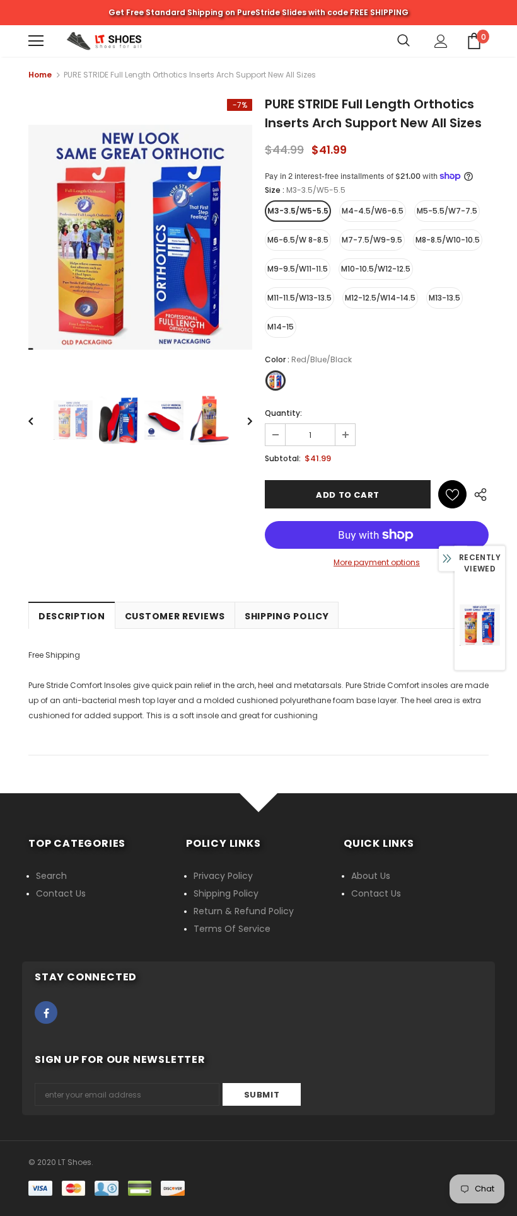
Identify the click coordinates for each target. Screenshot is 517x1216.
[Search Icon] (403, 41)
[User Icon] (441, 41)
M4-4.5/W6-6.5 (373, 210)
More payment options (377, 562)
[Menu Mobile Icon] (36, 41)
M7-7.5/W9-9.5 (372, 239)
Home (40, 74)
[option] (140, 237)
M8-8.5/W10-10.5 (447, 239)
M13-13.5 (444, 297)
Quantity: (283, 413)
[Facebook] (46, 1012)
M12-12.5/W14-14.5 (380, 297)
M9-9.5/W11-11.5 (297, 268)
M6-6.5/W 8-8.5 (297, 239)
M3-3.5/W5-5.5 (297, 210)
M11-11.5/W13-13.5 (299, 297)
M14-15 (280, 326)
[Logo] (104, 41)
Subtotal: (283, 458)
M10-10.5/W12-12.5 (375, 268)
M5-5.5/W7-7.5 (447, 210)
